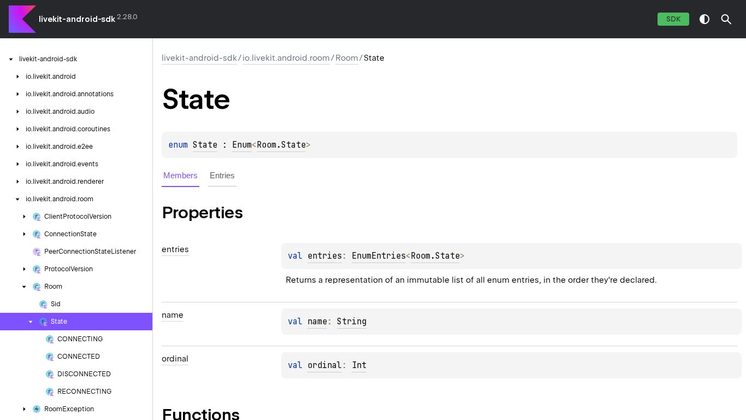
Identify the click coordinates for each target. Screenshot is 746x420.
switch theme (704, 19)
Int (359, 365)
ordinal (324, 365)
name (317, 321)
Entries (222, 175)
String (351, 321)
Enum (242, 144)
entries (324, 255)
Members (180, 175)
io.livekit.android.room (286, 58)
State (205, 144)
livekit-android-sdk (77, 19)
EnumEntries (379, 255)
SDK (673, 19)
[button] (726, 19)
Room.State (281, 144)
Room (346, 58)
